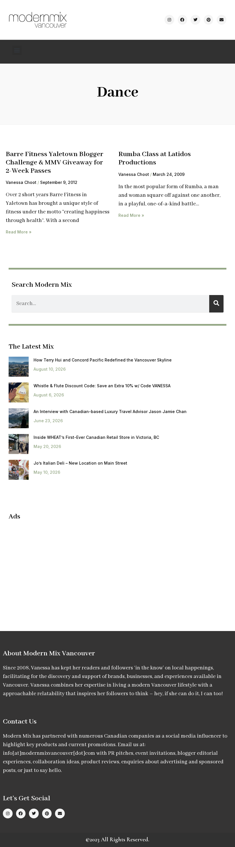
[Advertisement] (57, 567)
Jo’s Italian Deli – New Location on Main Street (80, 463)
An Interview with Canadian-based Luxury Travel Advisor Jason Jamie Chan (110, 411)
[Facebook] (182, 20)
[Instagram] (169, 20)
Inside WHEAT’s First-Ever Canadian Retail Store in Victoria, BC (96, 437)
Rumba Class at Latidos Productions (154, 158)
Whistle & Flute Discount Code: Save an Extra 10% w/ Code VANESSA (102, 385)
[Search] (216, 304)
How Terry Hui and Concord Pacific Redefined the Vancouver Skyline (103, 359)
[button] (17, 50)
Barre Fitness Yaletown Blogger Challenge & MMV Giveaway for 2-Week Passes (54, 162)
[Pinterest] (209, 20)
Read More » (19, 231)
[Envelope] (221, 20)
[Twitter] (195, 20)
